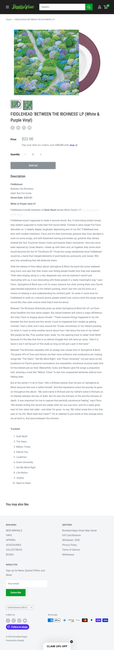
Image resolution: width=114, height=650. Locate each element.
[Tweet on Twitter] (24, 127)
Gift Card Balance (71, 535)
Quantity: (15, 154)
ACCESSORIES (13, 545)
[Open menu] (7, 7)
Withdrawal (68, 554)
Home (8, 19)
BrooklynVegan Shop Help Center (79, 530)
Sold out (33, 165)
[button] (57, 646)
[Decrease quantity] (25, 154)
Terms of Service (71, 549)
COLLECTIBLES (14, 549)
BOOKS (10, 554)
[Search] (89, 7)
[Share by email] (29, 127)
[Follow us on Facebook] (8, 620)
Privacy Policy (69, 545)
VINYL (9, 535)
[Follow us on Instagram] (19, 620)
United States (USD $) (17, 607)
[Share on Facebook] (13, 127)
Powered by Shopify (15, 640)
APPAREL (11, 540)
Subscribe (15, 592)
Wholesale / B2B (71, 540)
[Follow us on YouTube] (25, 620)
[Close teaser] (71, 641)
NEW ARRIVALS (14, 530)
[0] (105, 7)
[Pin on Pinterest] (18, 127)
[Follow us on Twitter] (14, 620)
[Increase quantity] (41, 154)
